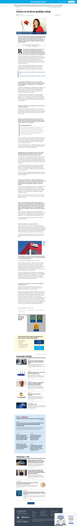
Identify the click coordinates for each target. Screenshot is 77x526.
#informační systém (31, 310)
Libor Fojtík (20, 33)
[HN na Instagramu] (24, 517)
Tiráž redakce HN (34, 512)
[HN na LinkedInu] (26, 517)
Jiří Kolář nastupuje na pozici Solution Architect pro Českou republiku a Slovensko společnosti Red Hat (36, 383)
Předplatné (71, 1)
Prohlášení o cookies (43, 512)
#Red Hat (23, 311)
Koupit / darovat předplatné (54, 511)
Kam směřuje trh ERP (32, 404)
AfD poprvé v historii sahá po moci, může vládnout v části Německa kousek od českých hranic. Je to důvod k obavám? (34, 493)
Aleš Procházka (20, 14)
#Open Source (41, 310)
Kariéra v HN (34, 515)
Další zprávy (31, 503)
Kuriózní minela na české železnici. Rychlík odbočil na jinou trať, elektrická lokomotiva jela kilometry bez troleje (36, 461)
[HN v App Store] (26, 521)
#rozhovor (20, 310)
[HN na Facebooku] (23, 517)
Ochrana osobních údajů (43, 511)
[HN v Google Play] (20, 521)
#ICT (24, 310)
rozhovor (24, 417)
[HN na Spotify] (27, 517)
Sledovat (29, 46)
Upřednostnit (36, 46)
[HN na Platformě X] (22, 517)
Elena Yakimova (19, 481)
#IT (26, 310)
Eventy (51, 512)
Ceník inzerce (34, 516)
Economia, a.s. (23, 512)
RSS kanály (52, 515)
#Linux (20, 311)
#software (36, 310)
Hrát (33, 321)
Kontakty (33, 511)
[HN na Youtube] (28, 517)
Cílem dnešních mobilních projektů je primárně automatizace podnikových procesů (36, 362)
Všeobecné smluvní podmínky (44, 515)
